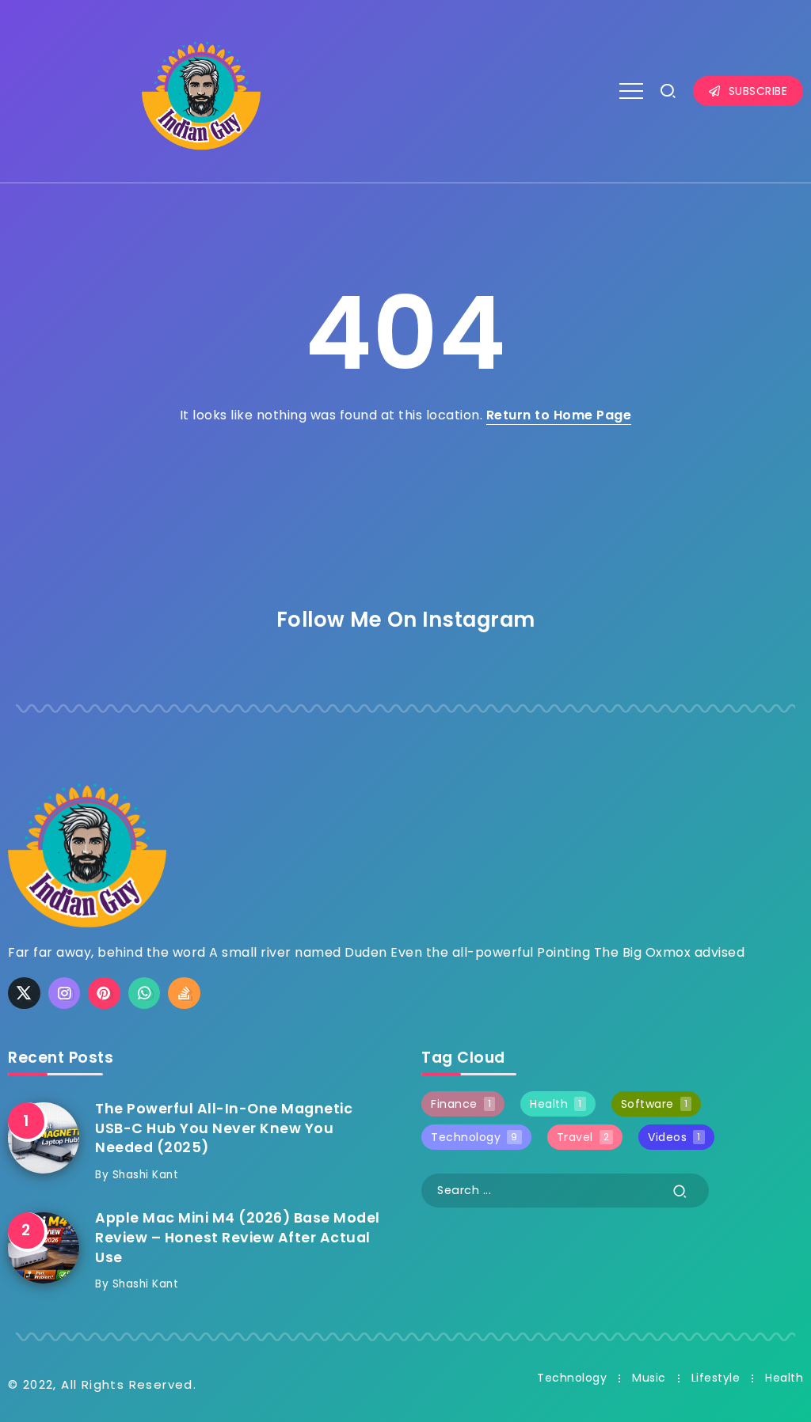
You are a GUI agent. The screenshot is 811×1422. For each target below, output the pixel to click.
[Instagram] (64, 993)
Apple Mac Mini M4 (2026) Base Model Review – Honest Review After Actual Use (237, 1237)
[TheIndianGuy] (201, 90)
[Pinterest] (104, 993)
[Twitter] (24, 993)
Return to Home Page (559, 415)
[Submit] (680, 1190)
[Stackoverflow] (184, 993)
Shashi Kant (145, 1174)
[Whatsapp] (144, 993)
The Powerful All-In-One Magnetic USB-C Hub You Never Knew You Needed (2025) (223, 1128)
